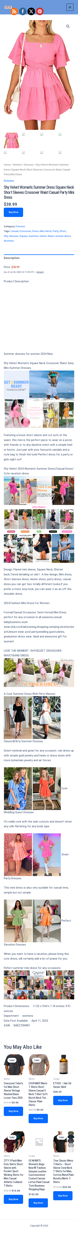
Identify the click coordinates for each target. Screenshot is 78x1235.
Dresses (28, 164)
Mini (42, 231)
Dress (35, 231)
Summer (33, 236)
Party (55, 231)
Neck (48, 231)
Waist (51, 236)
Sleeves (13, 236)
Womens (9, 240)
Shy (6, 236)
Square (24, 236)
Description (12, 258)
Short (63, 231)
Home (7, 164)
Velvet (43, 236)
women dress (63, 236)
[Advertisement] (39, 319)
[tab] (39, 258)
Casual (14, 231)
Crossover (25, 231)
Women (17, 164)
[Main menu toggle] (69, 7)
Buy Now (13, 212)
